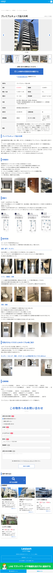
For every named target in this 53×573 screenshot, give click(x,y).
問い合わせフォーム (13, 571)
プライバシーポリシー (29, 461)
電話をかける (39, 571)
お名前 (5, 427)
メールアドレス (7, 433)
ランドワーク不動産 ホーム (6, 10)
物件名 (5, 439)
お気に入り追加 (48, 16)
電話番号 (5, 445)
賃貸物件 (13, 10)
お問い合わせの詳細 (8, 451)
